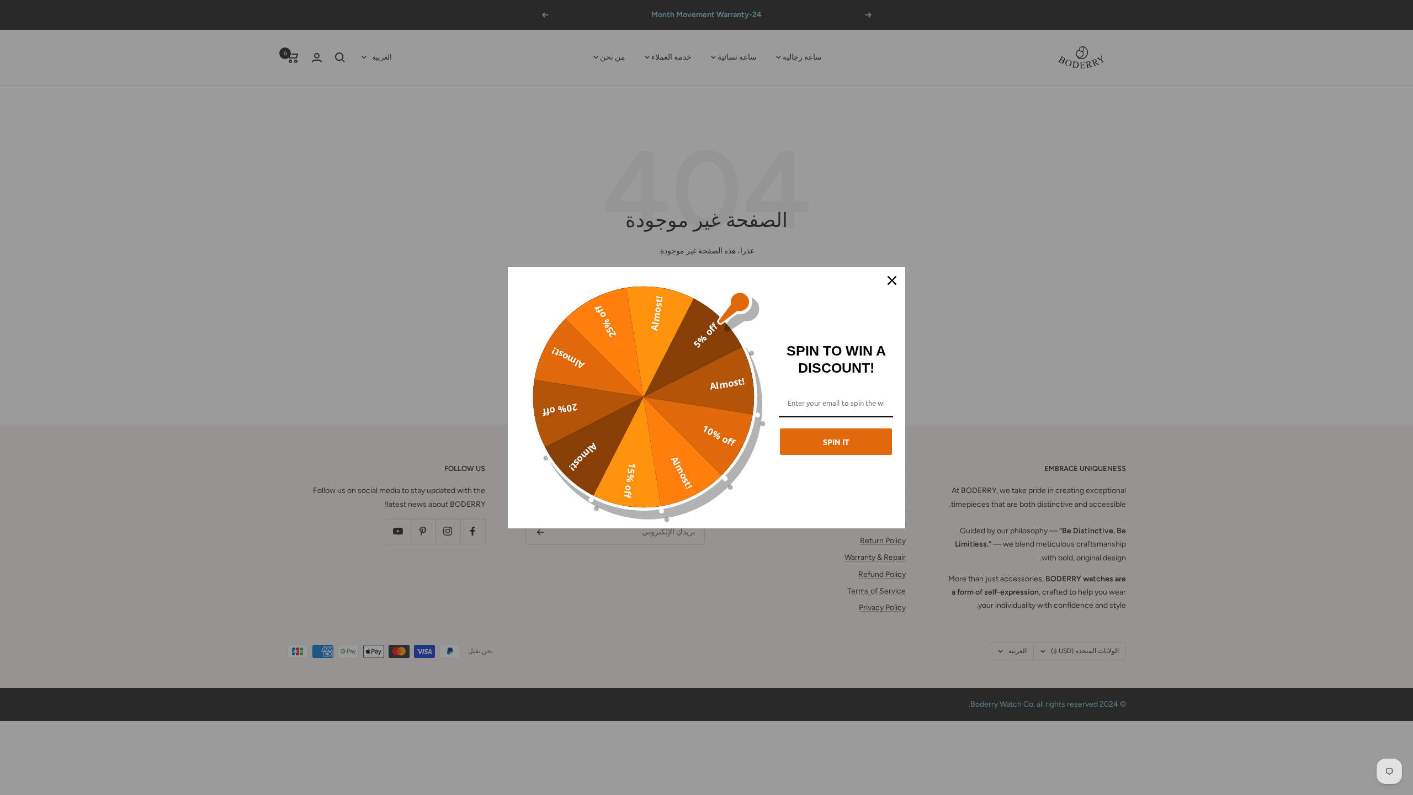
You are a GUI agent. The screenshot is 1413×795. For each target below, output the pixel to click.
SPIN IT (836, 442)
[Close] (892, 280)
